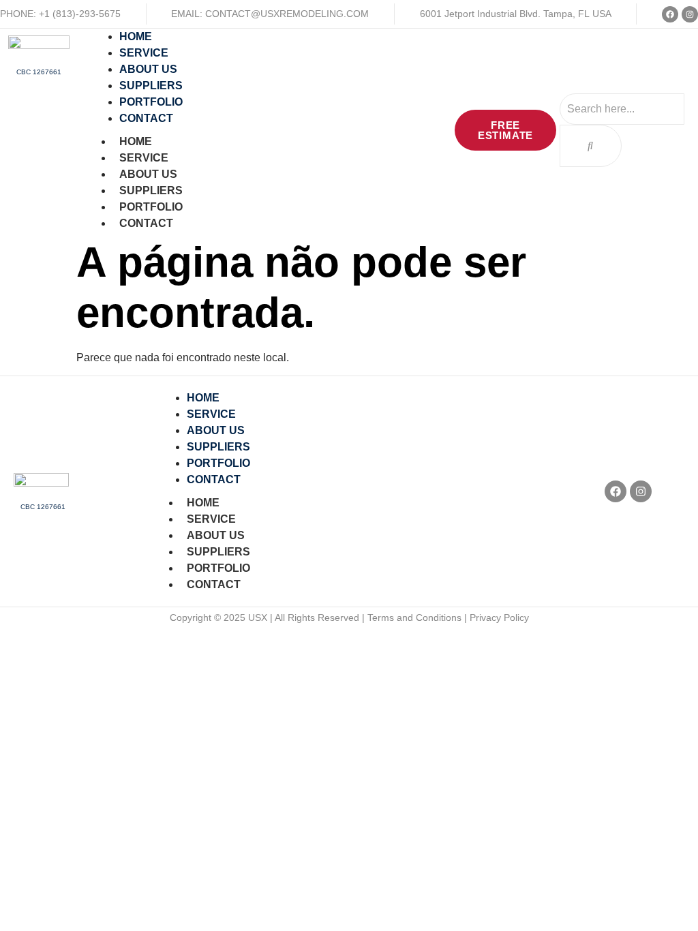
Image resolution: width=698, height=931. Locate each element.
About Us (148, 174)
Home (135, 141)
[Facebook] (670, 14)
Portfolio (151, 207)
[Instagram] (690, 14)
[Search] (591, 146)
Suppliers (151, 190)
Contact (146, 223)
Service (143, 158)
